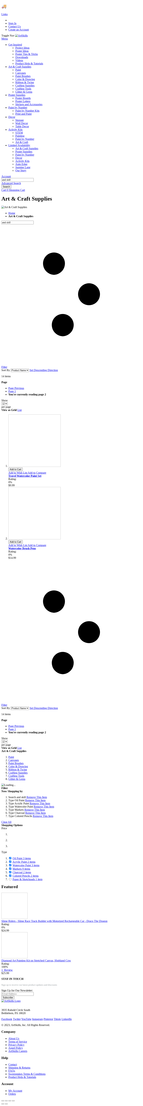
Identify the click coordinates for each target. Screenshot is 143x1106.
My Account (15, 1090)
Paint (11, 757)
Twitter (17, 1019)
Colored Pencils (26, 875)
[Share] (6, 1100)
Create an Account (18, 29)
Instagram (37, 1019)
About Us (13, 1038)
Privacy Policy (16, 1044)
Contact (12, 1064)
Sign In (12, 23)
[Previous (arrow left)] (2, 1103)
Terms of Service (17, 1041)
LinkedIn (67, 1019)
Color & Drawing (18, 766)
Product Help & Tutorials (22, 1077)
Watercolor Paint (26, 865)
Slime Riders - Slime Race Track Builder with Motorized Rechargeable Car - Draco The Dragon (54, 921)
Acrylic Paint (23, 861)
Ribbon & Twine (17, 769)
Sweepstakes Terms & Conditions (27, 1073)
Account (6, 176)
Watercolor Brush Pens (22, 548)
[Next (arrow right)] (6, 1103)
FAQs (11, 1070)
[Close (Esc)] (2, 1100)
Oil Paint (22, 858)
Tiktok (57, 1019)
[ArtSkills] (21, 35)
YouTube (26, 1019)
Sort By (5, 370)
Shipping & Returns (19, 1067)
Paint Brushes (16, 763)
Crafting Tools (16, 775)
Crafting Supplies (18, 772)
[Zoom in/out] (13, 1100)
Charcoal (22, 872)
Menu (4, 38)
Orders (12, 1093)
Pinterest (48, 1019)
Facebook (6, 1019)
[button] (18, 472)
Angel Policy (15, 1047)
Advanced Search (11, 183)
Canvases (13, 760)
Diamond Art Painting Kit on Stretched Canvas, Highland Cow (36, 960)
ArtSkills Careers (17, 1051)
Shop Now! (64, 6)
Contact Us (14, 26)
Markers (21, 868)
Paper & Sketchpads (27, 879)
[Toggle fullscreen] (9, 1100)
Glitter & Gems (16, 779)
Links (4, 14)
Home (11, 213)
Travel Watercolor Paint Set (24, 475)
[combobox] (17, 180)
